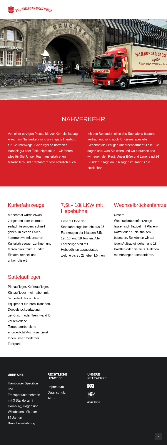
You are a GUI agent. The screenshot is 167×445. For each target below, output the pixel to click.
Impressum (56, 387)
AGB (51, 398)
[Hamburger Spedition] (30, 9)
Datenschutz (57, 392)
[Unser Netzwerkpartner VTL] (90, 386)
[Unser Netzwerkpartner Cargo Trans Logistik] (91, 394)
